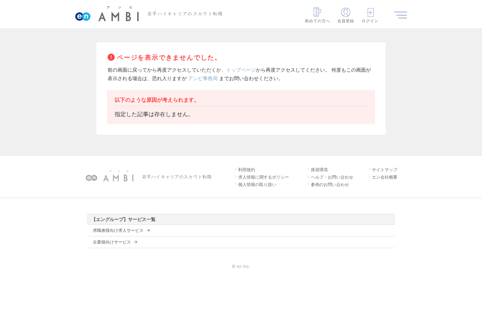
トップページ (241, 70)
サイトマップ (384, 169)
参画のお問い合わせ (330, 184)
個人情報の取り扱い (257, 184)
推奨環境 (319, 169)
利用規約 (246, 169)
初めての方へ (318, 21)
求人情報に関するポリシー (263, 177)
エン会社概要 (384, 177)
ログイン (370, 21)
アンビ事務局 (203, 78)
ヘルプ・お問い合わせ (332, 177)
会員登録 (345, 21)
